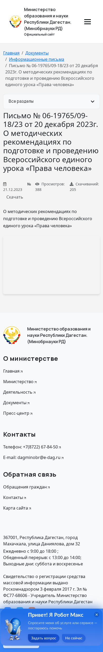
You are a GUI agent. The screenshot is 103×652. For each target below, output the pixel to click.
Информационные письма (36, 59)
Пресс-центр (16, 413)
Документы (37, 53)
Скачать (14, 197)
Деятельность (17, 392)
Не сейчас (73, 638)
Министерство (18, 381)
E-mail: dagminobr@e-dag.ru (31, 457)
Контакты (13, 497)
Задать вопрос (43, 638)
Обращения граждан (25, 487)
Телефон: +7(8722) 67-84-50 (30, 447)
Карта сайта (15, 508)
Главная (11, 53)
